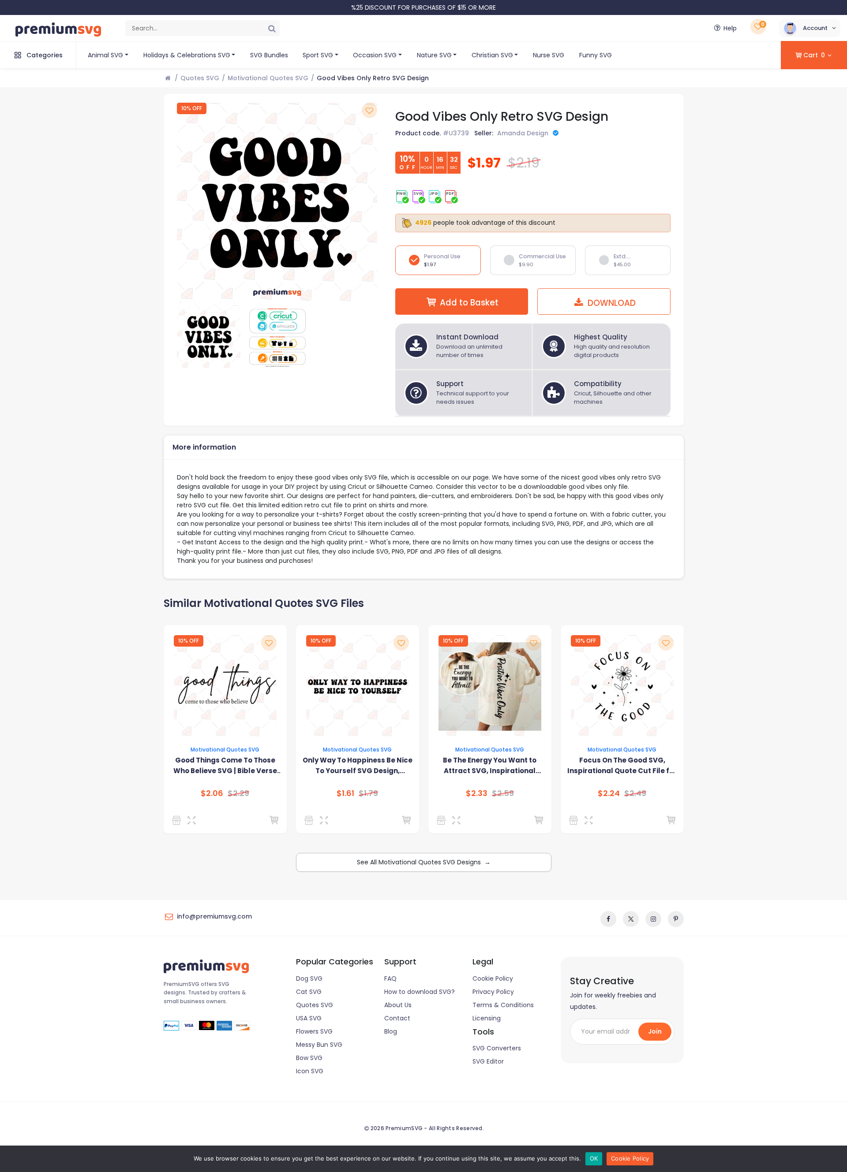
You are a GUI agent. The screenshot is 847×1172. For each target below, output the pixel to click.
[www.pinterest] (676, 919)
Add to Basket (469, 303)
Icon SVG (309, 1071)
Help (730, 28)
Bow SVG (309, 1057)
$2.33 (476, 793)
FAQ (390, 978)
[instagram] (653, 919)
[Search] (271, 28)
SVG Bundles (269, 55)
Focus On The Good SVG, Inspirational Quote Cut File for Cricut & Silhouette (622, 765)
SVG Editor (488, 1061)
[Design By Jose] (310, 820)
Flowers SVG (314, 1031)
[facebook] (608, 919)
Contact (397, 1018)
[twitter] (631, 919)
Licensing (486, 1018)
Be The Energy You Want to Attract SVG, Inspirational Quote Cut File (489, 765)
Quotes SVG (199, 78)
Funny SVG (595, 55)
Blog (390, 1031)
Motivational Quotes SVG (268, 78)
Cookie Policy (492, 978)
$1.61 (345, 793)
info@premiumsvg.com (214, 916)
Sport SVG (318, 55)
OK (594, 1158)
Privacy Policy (493, 991)
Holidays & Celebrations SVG (186, 55)
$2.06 (212, 793)
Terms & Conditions (503, 1005)
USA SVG (309, 1018)
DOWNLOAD (610, 303)
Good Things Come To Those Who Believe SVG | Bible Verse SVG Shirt (225, 765)
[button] (809, 28)
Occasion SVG (375, 55)
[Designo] (178, 820)
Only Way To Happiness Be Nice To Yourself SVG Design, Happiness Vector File (357, 765)
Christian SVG (492, 55)
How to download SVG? (419, 991)
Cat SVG (309, 991)
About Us (398, 1005)
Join (655, 1031)
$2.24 (609, 793)
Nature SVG (434, 55)
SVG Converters (496, 1048)
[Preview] (193, 820)
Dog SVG (309, 978)
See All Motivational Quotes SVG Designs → (424, 862)
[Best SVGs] (575, 820)
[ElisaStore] (442, 820)
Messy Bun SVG (319, 1044)
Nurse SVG (548, 55)
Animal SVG (105, 55)
